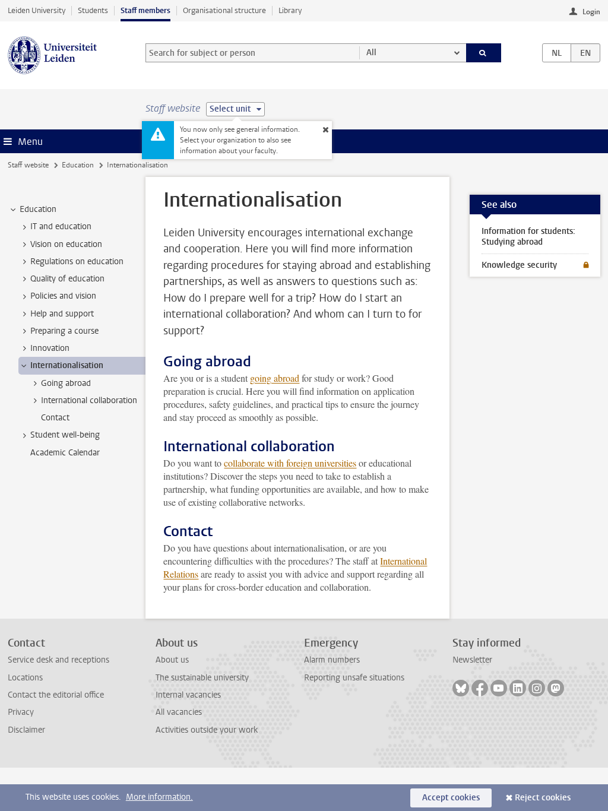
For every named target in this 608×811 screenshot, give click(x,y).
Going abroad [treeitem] (66, 383)
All (371, 52)
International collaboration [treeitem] (89, 400)
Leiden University (36, 10)
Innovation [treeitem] (49, 348)
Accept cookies (451, 797)
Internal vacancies (188, 695)
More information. (159, 797)
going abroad (274, 378)
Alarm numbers (332, 660)
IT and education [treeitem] (60, 226)
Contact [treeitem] (55, 417)
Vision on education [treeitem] (66, 244)
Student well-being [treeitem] (65, 435)
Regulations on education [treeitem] (77, 261)
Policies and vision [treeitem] (63, 296)
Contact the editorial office (56, 695)
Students (93, 10)
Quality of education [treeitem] (67, 278)
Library (290, 10)
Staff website (28, 165)
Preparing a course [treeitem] (64, 331)
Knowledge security (519, 265)
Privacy (21, 712)
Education (78, 165)
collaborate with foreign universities (290, 463)
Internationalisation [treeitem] (66, 365)
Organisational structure (224, 10)
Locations (25, 677)
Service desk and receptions (58, 660)
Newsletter (472, 660)
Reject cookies (543, 797)
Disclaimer (26, 730)
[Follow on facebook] (479, 688)
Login (591, 12)
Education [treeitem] (38, 209)
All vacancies (179, 712)
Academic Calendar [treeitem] (65, 452)
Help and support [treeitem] (62, 313)
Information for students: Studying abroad (528, 237)
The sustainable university (202, 677)
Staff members (145, 10)
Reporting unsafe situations (354, 677)
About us (172, 660)
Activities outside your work (207, 730)
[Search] (484, 52)
